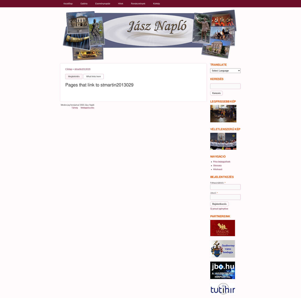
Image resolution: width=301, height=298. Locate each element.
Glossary (217, 165)
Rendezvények (138, 3)
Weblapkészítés (87, 108)
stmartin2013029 (82, 69)
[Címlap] (150, 35)
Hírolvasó (217, 169)
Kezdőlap (68, 3)
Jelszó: (214, 193)
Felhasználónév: (217, 183)
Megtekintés (74, 76)
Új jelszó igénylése (219, 209)
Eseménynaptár (102, 3)
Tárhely (75, 108)
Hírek (120, 3)
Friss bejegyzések (221, 162)
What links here (93, 76)
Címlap (68, 69)
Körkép (156, 3)
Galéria (83, 3)
